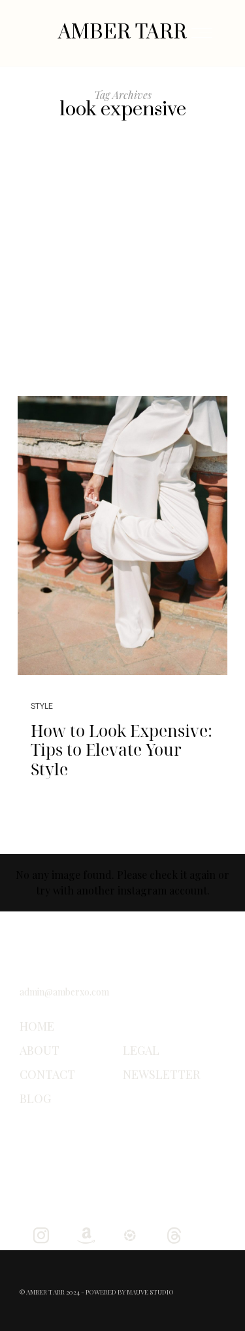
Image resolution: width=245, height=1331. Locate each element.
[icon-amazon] (85, 1234)
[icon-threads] (174, 1234)
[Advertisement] (122, 267)
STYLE (42, 706)
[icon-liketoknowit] (129, 1234)
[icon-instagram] (41, 1234)
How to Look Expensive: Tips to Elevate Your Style (121, 750)
